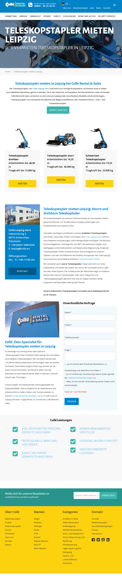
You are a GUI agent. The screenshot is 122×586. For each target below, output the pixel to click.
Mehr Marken (40, 548)
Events (57, 16)
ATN (36, 533)
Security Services (106, 16)
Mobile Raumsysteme (72, 530)
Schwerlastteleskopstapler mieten (28, 396)
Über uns (67, 8)
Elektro (8, 544)
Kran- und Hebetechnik (73, 533)
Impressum (97, 533)
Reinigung (67, 552)
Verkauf (23, 16)
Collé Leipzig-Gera (41, 88)
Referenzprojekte (13, 526)
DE (66, 3)
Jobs (92, 8)
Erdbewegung (69, 526)
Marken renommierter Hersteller (95, 430)
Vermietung (11, 16)
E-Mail (68, 325)
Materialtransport (71, 522)
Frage (68, 350)
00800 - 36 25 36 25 (44, 6)
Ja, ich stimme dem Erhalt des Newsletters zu (87, 364)
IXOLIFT (37, 544)
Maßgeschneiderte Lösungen (93, 451)
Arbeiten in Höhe (70, 518)
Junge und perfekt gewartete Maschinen (37, 455)
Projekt (47, 16)
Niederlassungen (80, 8)
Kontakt (106, 8)
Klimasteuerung (70, 544)
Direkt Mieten (58, 110)
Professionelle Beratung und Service (39, 442)
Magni (37, 518)
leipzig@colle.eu (20, 248)
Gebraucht (35, 16)
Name (68, 312)
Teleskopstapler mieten (89, 259)
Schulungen (69, 16)
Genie (36, 530)
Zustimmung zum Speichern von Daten (83, 370)
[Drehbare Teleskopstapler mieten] (22, 138)
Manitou (38, 522)
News (98, 8)
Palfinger (38, 526)
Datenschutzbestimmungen (80, 378)
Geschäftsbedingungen (102, 526)
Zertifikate (9, 533)
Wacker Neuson (41, 541)
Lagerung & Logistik (72, 548)
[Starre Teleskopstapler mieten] (60, 138)
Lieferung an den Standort (99, 441)
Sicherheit (67, 563)
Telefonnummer (72, 337)
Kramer (37, 537)
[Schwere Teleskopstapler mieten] (99, 138)
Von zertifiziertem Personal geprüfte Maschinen (41, 430)
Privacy (95, 530)
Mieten (22, 183)
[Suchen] (114, 5)
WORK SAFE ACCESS (87, 16)
